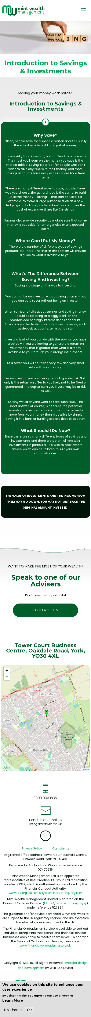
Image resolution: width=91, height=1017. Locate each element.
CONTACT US (45, 610)
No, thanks (13, 1010)
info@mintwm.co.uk (45, 824)
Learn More (12, 1000)
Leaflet (85, 769)
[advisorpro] (22, 10)
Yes (29, 1010)
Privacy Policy (32, 848)
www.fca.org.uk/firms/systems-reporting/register (45, 893)
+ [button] (7, 670)
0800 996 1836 (45, 798)
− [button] (7, 676)
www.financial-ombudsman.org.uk (45, 945)
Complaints (60, 848)
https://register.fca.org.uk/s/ (65, 903)
